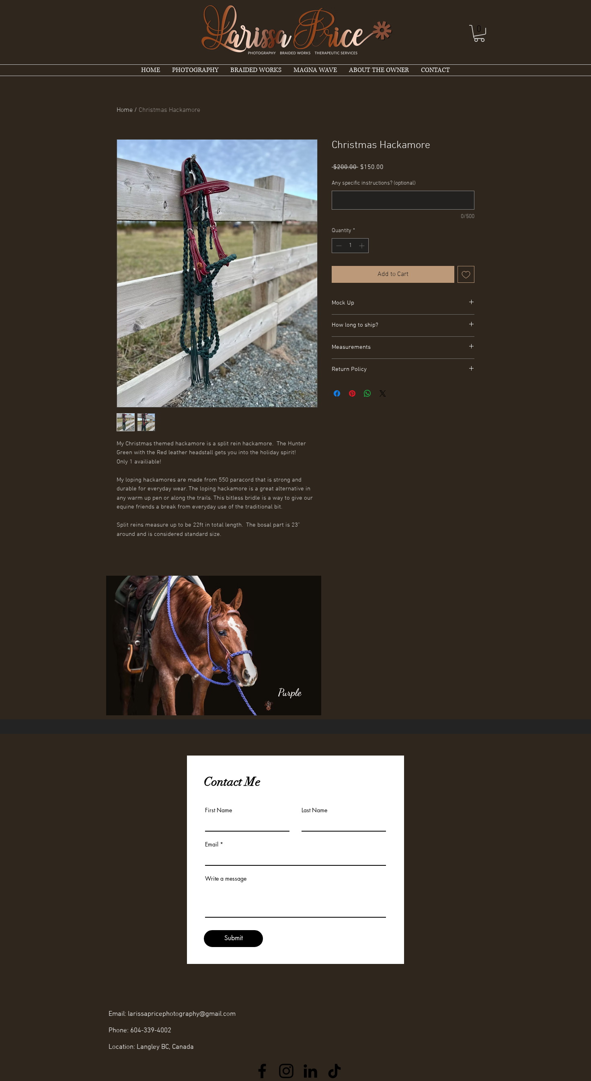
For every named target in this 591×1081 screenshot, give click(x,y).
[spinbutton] (350, 246)
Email (211, 844)
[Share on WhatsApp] (367, 393)
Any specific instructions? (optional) (374, 183)
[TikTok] (334, 1071)
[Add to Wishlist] (466, 274)
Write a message (225, 878)
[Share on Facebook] (337, 393)
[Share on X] (383, 393)
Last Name (314, 810)
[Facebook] (262, 1071)
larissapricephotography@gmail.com (182, 1014)
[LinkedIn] (310, 1071)
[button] (213, 645)
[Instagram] (286, 1071)
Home (125, 110)
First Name (218, 810)
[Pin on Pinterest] (352, 393)
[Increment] (362, 246)
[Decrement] (338, 246)
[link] (479, 33)
